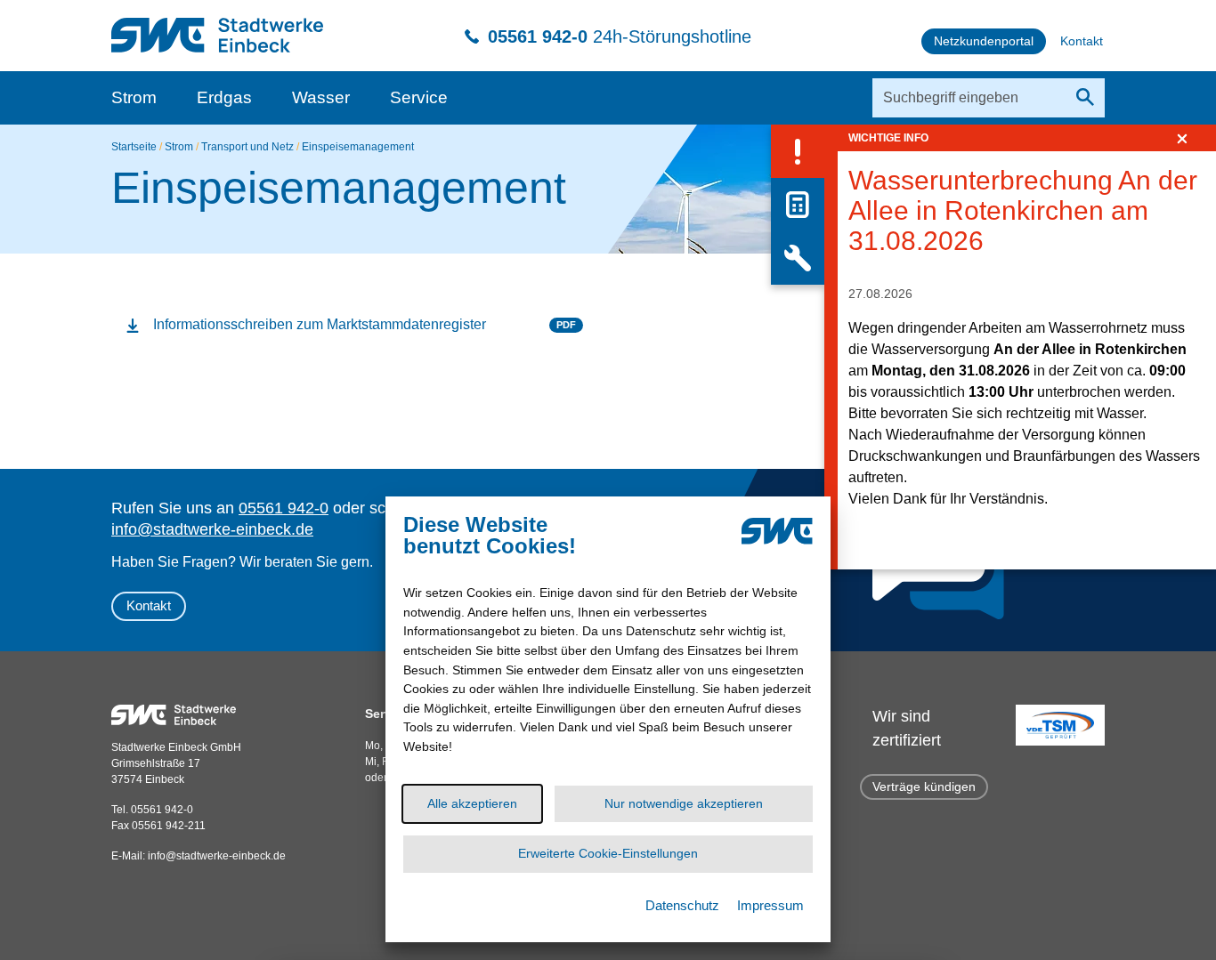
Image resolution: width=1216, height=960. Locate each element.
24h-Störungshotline (619, 36)
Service (419, 97)
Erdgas (224, 97)
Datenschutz (682, 905)
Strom (134, 97)
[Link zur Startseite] (217, 26)
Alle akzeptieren (472, 802)
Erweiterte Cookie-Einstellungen (608, 853)
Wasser (321, 97)
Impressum (770, 905)
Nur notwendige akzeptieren (683, 802)
